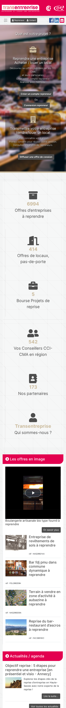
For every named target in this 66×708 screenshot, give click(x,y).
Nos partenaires (33, 390)
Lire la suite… (51, 696)
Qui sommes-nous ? (33, 429)
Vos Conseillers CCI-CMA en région (33, 348)
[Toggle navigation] (6, 20)
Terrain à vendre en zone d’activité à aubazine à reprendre (45, 598)
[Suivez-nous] (51, 21)
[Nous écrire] (62, 21)
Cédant (32, 20)
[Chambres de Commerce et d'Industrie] (48, 8)
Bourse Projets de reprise (33, 300)
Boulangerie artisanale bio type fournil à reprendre (32, 522)
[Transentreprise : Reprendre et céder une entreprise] (20, 8)
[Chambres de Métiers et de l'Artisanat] (59, 8)
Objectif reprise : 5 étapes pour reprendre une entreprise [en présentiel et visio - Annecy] (30, 669)
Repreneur (19, 20)
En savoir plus (51, 529)
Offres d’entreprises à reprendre (33, 210)
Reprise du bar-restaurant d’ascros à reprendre (44, 625)
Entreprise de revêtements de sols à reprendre (42, 541)
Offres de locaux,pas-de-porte (33, 255)
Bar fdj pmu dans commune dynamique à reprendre (42, 568)
